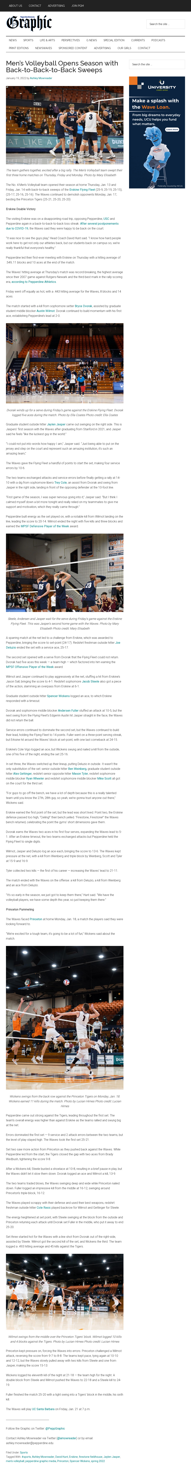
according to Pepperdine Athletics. (34, 282)
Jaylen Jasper (56, 424)
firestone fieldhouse (90, 1456)
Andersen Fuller (68, 710)
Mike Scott (104, 778)
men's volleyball (15, 1461)
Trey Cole (60, 482)
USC (106, 219)
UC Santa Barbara (43, 1409)
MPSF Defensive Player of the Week (45, 526)
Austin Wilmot (46, 311)
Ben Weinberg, (77, 769)
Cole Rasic (44, 1207)
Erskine (73, 1456)
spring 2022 (98, 1461)
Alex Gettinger (22, 773)
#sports (26, 1456)
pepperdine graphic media (40, 1461)
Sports (24, 1452)
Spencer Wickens (58, 696)
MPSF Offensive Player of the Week (30, 667)
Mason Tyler (80, 773)
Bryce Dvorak (83, 306)
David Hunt (61, 1456)
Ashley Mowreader (43, 1456)
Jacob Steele (90, 681)
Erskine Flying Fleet (82, 189)
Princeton (36, 919)
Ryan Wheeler (35, 778)
